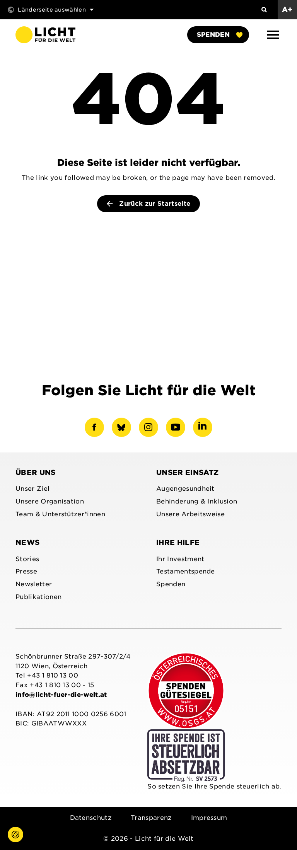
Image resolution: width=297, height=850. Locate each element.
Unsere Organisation (49, 501)
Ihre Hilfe (178, 542)
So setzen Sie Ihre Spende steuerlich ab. (214, 786)
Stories (27, 559)
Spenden (213, 34)
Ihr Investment (180, 559)
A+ (287, 9)
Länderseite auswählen (52, 10)
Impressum (209, 817)
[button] (273, 34)
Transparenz (151, 817)
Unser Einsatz (187, 472)
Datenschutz (91, 817)
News (27, 542)
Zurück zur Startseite (153, 203)
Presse (26, 571)
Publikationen (38, 597)
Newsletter (33, 584)
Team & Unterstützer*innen (60, 514)
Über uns (35, 472)
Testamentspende (185, 571)
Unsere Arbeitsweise (190, 514)
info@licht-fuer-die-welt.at (61, 694)
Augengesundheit (185, 488)
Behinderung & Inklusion (196, 501)
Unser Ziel (32, 488)
